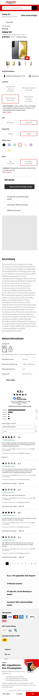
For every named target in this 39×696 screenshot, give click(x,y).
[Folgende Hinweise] (35, 563)
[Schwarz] (4, 145)
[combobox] (17, 8)
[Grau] (20, 145)
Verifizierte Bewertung (8, 439)
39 (31, 563)
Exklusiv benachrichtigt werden (21, 187)
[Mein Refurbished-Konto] (33, 2)
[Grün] (15, 145)
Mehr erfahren (7, 112)
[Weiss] (4, 150)
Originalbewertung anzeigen (9, 483)
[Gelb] (9, 150)
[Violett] (31, 145)
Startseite (9, 22)
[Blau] (9, 145)
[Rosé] (25, 145)
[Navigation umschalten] (3, 2)
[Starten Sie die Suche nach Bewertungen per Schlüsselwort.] (35, 431)
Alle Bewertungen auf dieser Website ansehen (20, 406)
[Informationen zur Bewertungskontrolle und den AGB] (29, 401)
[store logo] (11, 2)
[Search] (34, 8)
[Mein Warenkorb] (36, 2)
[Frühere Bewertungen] (3, 563)
